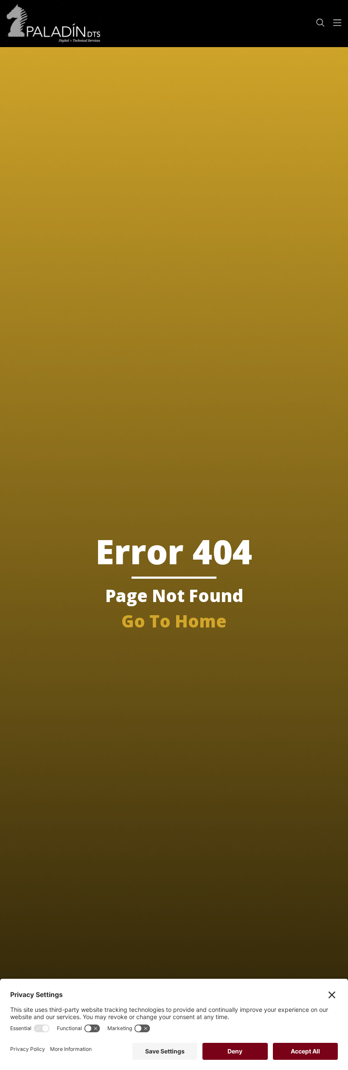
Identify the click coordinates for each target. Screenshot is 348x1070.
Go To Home (174, 621)
